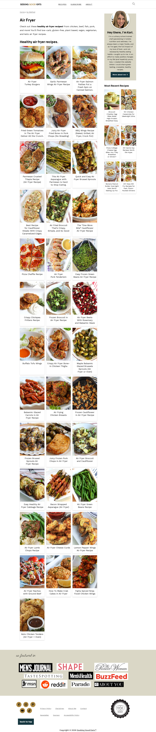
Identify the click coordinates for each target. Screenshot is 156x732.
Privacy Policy (45, 709)
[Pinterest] (32, 704)
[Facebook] (18, 704)
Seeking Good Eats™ (86, 730)
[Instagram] (25, 704)
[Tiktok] (29, 710)
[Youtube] (22, 710)
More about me (119, 75)
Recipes (62, 4)
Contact (83, 709)
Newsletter (44, 715)
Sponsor (56, 715)
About (89, 4)
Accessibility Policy (71, 715)
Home (22, 12)
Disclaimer (59, 709)
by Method (31, 12)
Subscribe (76, 4)
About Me (72, 709)
